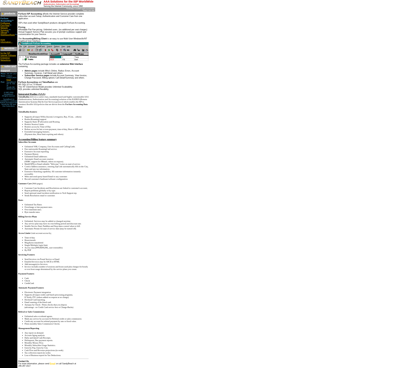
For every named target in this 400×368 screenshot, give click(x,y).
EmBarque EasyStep (5, 24)
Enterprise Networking (5, 59)
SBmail (3, 32)
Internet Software (8, 55)
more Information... (6, 41)
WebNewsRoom (7, 35)
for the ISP (5, 53)
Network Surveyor (4, 29)
